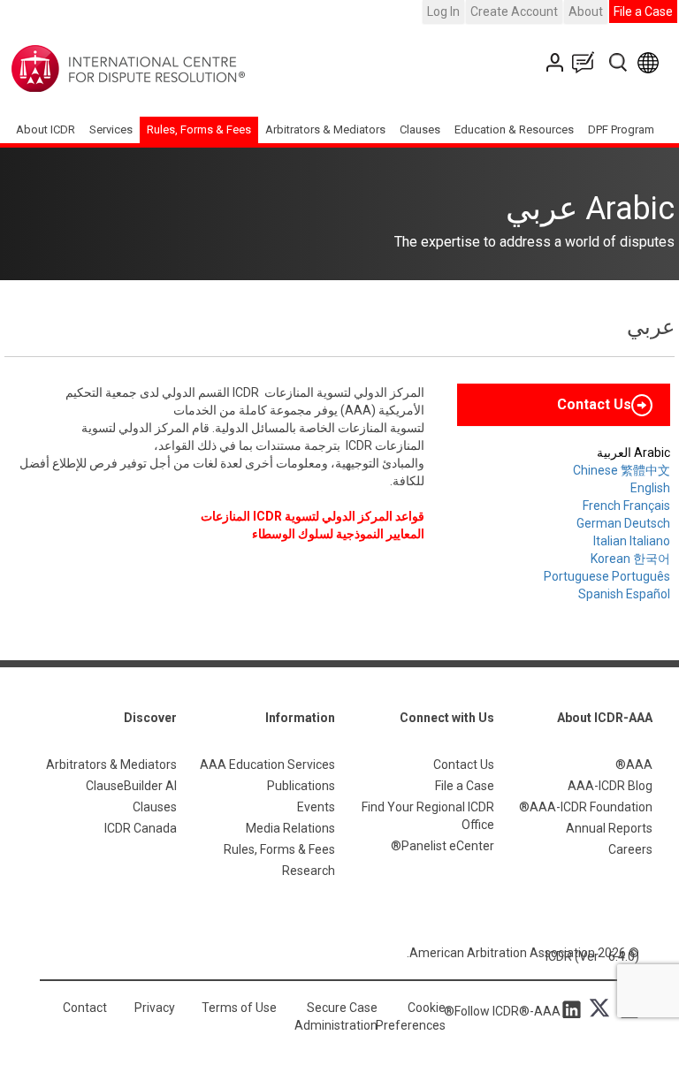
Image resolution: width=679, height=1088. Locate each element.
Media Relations (290, 828)
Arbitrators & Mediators (111, 764)
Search (619, 62)
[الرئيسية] (183, 69)
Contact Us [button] (594, 404)
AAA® (633, 764)
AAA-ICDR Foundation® (585, 807)
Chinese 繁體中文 (621, 470)
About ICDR (45, 129)
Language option (651, 62)
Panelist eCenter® (442, 846)
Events (316, 807)
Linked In (574, 1008)
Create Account (514, 11)
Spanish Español (624, 594)
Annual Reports (609, 828)
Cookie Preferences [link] (410, 1016)
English (650, 488)
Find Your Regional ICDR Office (428, 816)
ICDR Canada (140, 828)
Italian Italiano (631, 541)
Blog (587, 62)
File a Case (643, 11)
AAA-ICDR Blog (610, 786)
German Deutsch (623, 523)
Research (308, 871)
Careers (630, 849)
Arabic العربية (633, 452)
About (585, 11)
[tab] (563, 405)
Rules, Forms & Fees (199, 129)
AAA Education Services (267, 764)
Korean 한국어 (630, 559)
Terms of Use (239, 1008)
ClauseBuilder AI (131, 786)
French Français (626, 505)
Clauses (420, 129)
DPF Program (621, 129)
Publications (301, 786)
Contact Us (556, 62)
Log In (443, 11)
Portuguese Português (607, 576)
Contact (85, 1008)
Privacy (154, 1008)
